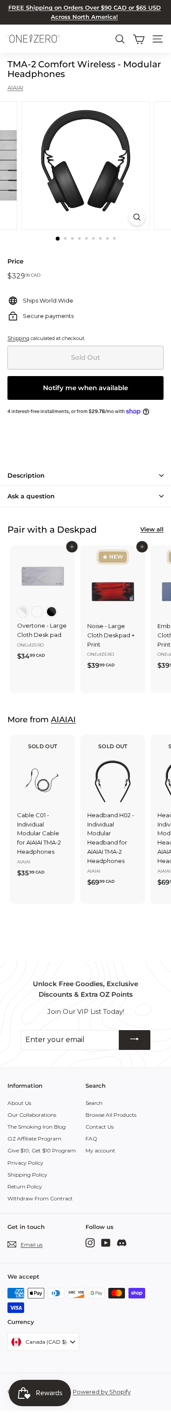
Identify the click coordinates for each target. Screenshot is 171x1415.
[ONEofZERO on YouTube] (105, 1242)
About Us (19, 1103)
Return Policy (24, 1186)
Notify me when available (85, 388)
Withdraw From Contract (40, 1198)
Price (15, 261)
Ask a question (31, 496)
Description (26, 475)
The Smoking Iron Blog (36, 1126)
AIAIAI (15, 87)
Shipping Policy (27, 1174)
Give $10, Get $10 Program (41, 1150)
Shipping (18, 338)
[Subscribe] (134, 1040)
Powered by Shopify (102, 1391)
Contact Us (100, 1126)
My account (100, 1150)
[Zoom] (136, 217)
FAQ (91, 1138)
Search (94, 1103)
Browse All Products (111, 1115)
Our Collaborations (31, 1115)
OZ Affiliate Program (34, 1138)
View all (152, 529)
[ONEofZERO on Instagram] (90, 1242)
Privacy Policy (25, 1162)
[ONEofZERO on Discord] (121, 1242)
